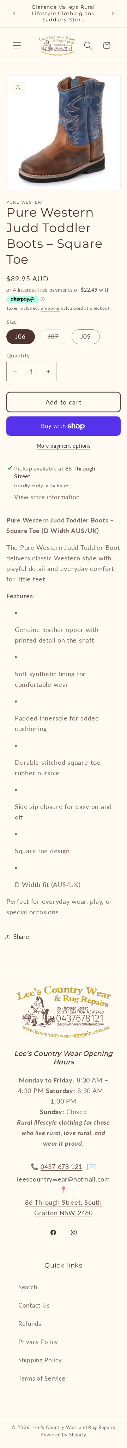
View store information (47, 497)
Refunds (29, 1323)
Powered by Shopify (63, 1434)
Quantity (18, 355)
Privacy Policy (38, 1341)
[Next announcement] (113, 13)
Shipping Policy (40, 1360)
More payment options (64, 446)
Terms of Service (42, 1378)
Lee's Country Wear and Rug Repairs (73, 1427)
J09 (85, 336)
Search (27, 1287)
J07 (57, 338)
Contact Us (34, 1305)
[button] (17, 45)
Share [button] (21, 936)
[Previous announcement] (14, 13)
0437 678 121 (62, 1166)
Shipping (50, 308)
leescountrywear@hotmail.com (63, 1179)
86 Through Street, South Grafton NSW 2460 (63, 1207)
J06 (20, 336)
